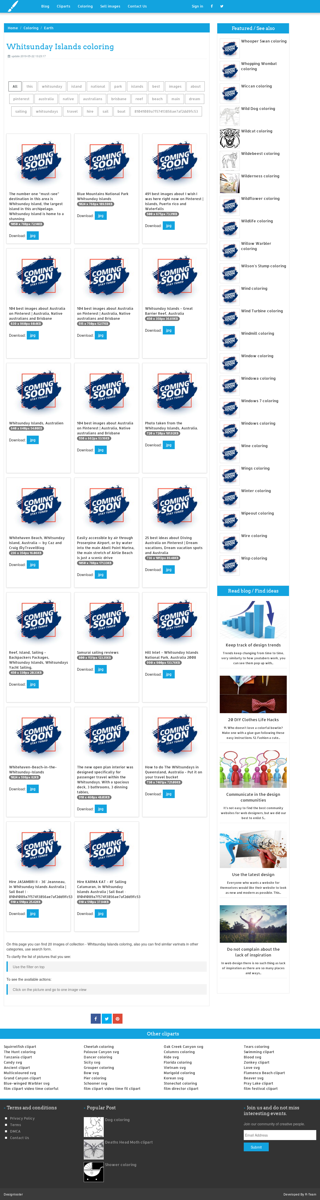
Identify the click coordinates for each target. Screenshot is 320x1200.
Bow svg (91, 1073)
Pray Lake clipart (258, 1083)
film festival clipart (261, 1088)
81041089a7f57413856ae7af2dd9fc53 (166, 111)
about (195, 86)
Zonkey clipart (257, 1062)
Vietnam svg (175, 1067)
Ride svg (171, 1057)
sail (105, 111)
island (76, 86)
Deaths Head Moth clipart (129, 1142)
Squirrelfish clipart (20, 1046)
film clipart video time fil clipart (112, 1088)
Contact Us (137, 6)
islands (137, 86)
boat (122, 111)
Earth (48, 28)
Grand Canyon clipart (22, 1078)
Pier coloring (95, 1078)
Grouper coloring (99, 1067)
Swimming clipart (259, 1052)
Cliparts (63, 6)
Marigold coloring (179, 1073)
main (176, 99)
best (156, 86)
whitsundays (47, 111)
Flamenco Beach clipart (264, 1073)
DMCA (15, 1131)
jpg (33, 235)
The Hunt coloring (20, 1052)
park (118, 86)
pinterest (21, 99)
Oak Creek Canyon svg (183, 1046)
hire (90, 111)
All (15, 86)
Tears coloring (256, 1046)
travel (72, 111)
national (98, 86)
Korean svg (174, 1078)
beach (157, 99)
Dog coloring (117, 1119)
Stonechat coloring (180, 1083)
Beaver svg (254, 1078)
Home (13, 28)
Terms (15, 1125)
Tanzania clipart (18, 1057)
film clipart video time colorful (31, 1088)
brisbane (118, 99)
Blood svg (252, 1057)
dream (194, 99)
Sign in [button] (197, 6)
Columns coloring (179, 1052)
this (29, 86)
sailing (21, 111)
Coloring (85, 6)
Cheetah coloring (99, 1046)
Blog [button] (45, 6)
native (68, 99)
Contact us (19, 1138)
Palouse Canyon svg (101, 1052)
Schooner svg (95, 1083)
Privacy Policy (22, 1118)
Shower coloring (120, 1164)
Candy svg (13, 1062)
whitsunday (52, 86)
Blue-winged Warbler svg (27, 1083)
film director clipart (181, 1088)
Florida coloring (178, 1062)
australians (92, 99)
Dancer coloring (98, 1057)
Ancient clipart (17, 1067)
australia (46, 99)
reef (139, 99)
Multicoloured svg (20, 1073)
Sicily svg (92, 1062)
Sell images (110, 6)
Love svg (252, 1067)
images (175, 86)
